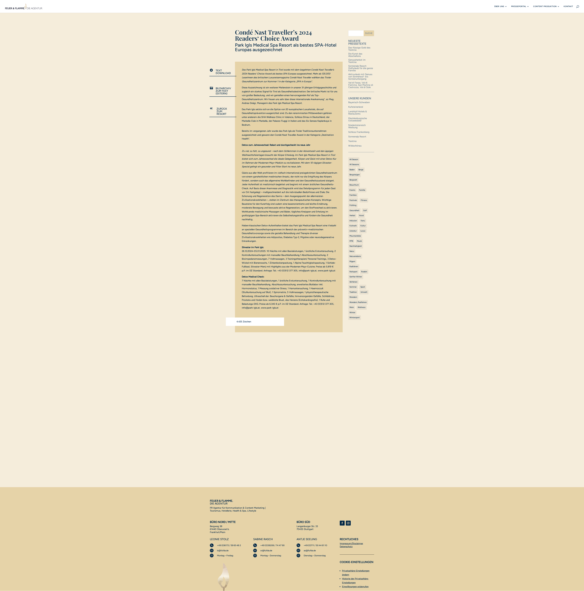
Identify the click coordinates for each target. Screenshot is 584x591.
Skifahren (353, 282)
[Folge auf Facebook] (342, 523)
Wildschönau (355, 145)
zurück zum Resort (222, 111)
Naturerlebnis (355, 256)
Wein (351, 307)
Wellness (361, 307)
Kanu (363, 221)
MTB (351, 241)
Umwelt (364, 292)
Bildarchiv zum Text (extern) (223, 91)
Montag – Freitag (225, 555)
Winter (352, 312)
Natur (351, 251)
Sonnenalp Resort (357, 136)
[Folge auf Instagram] (348, 523)
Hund (361, 215)
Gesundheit (354, 210)
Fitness (364, 200)
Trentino (352, 141)
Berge (360, 170)
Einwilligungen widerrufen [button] (355, 586)
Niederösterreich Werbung (357, 126)
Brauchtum (354, 185)
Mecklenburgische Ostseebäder (357, 119)
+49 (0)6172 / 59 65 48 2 (229, 545)
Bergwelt (353, 180)
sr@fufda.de (266, 550)
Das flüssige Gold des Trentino (359, 48)
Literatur (353, 231)
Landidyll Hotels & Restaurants (357, 112)
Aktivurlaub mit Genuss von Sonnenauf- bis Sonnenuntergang (360, 76)
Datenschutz (346, 546)
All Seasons (354, 164)
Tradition (353, 292)
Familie (362, 190)
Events (352, 190)
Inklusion (353, 221)
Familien (353, 195)
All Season (353, 159)
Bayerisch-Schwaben (359, 102)
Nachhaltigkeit (355, 246)
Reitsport (353, 272)
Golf (365, 210)
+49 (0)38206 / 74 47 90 (272, 545)
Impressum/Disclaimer (351, 543)
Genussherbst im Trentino (357, 61)
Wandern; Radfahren (358, 302)
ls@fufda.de (223, 550)
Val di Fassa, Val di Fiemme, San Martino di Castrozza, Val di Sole (360, 85)
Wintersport (354, 317)
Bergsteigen (354, 175)
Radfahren (353, 266)
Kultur (363, 226)
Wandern (353, 297)
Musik (359, 241)
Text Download (223, 72)
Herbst (352, 215)
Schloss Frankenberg (358, 132)
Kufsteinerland (355, 107)
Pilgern (352, 261)
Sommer (353, 287)
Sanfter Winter (355, 277)
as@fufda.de (310, 550)
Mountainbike (355, 236)
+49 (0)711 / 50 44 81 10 (315, 545)
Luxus (362, 231)
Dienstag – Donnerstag (315, 555)
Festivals (353, 200)
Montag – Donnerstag (270, 555)
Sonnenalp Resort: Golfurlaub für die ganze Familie (360, 68)
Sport (362, 287)
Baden (352, 170)
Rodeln (364, 272)
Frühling (352, 205)
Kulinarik (353, 226)
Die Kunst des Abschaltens (355, 54)
